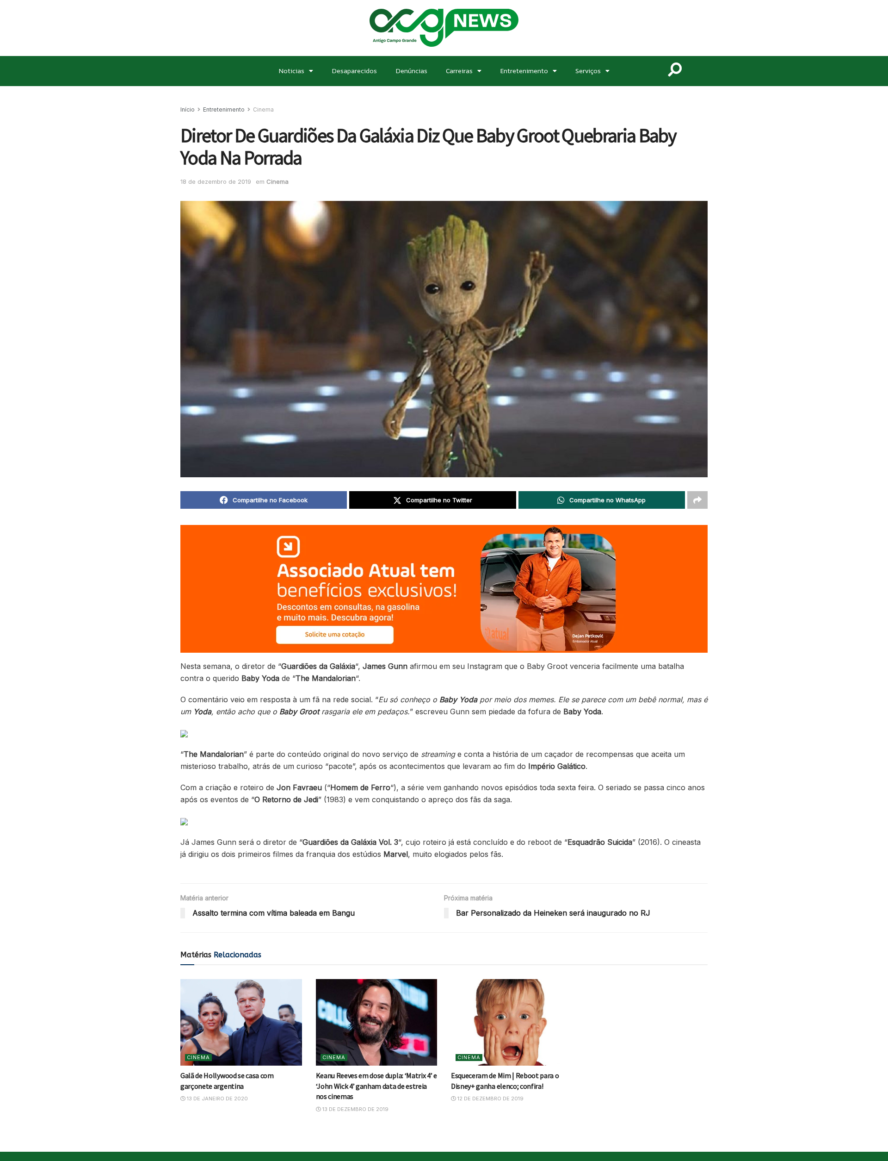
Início (187, 109)
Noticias (291, 70)
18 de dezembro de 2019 (215, 181)
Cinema (263, 109)
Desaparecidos (354, 70)
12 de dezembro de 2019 (490, 1098)
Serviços (588, 70)
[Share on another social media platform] (697, 500)
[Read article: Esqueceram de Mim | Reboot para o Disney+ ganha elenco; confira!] (512, 1022)
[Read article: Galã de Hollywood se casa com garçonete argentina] (241, 1022)
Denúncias (411, 70)
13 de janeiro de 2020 (216, 1098)
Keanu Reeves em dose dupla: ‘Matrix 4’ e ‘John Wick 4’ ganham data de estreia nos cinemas (376, 1086)
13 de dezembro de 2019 (354, 1109)
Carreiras (459, 70)
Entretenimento (524, 70)
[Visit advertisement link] (444, 589)
